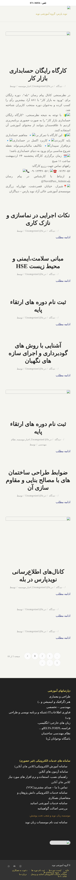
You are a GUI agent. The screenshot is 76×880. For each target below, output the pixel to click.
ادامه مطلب (63, 237)
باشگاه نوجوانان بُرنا (58, 738)
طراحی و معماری (59, 696)
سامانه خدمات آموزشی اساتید (48, 803)
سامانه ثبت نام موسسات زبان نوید (46, 822)
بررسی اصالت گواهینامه (52, 808)
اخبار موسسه (24, 86)
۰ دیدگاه (60, 86)
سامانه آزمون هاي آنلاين (54, 771)
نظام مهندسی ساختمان (55, 733)
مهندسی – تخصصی (58, 707)
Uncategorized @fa (41, 86)
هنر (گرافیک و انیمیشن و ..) (54, 701)
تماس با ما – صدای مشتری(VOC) (46, 787)
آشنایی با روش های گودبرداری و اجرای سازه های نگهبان (38, 353)
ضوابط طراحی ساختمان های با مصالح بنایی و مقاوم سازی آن (38, 480)
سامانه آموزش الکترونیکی (51, 766)
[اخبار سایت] (38, 402)
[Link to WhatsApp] (8, 866)
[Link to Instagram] (20, 866)
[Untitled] (38, 47)
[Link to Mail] (14, 866)
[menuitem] (66, 870)
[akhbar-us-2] (38, 540)
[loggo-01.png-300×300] (44, 14)
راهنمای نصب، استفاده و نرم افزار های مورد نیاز (37, 776)
